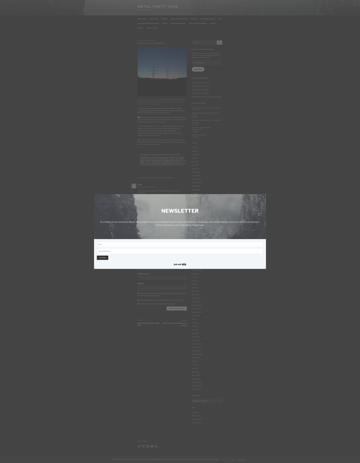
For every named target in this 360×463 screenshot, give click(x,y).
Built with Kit (180, 264)
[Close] (263, 197)
